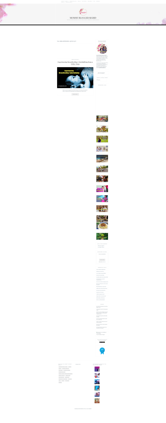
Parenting (67, 377)
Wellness (90, 1)
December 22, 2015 (75, 65)
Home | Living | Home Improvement (65, 373)
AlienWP (90, 408)
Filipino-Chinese (67, 370)
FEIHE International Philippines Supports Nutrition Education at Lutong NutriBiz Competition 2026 (102, 313)
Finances (98, 1)
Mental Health (62, 375)
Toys (94, 1)
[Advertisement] (83, 33)
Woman (60, 382)
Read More (76, 94)
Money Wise (68, 375)
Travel (62, 2)
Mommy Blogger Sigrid (83, 17)
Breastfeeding (75, 59)
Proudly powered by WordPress (79, 408)
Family (79, 1)
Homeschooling (73, 1)
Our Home (84, 1)
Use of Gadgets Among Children (101, 273)
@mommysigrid (101, 72)
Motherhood (61, 377)
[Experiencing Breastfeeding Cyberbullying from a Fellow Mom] (75, 87)
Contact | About (64, 1)
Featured (61, 370)
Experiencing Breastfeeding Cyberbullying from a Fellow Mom (75, 63)
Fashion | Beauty (69, 2)
